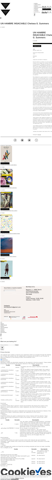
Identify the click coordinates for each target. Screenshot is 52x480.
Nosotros (36, 5)
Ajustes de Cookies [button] (6, 479)
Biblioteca (36, 8)
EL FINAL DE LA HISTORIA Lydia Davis (9, 187)
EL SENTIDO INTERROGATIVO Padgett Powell (10, 233)
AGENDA (36, 3)
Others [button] (2, 443)
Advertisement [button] (4, 437)
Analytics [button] (3, 413)
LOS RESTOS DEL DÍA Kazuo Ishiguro (8, 256)
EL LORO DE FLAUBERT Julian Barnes (9, 164)
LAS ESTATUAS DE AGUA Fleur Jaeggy (9, 210)
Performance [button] (4, 408)
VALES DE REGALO (38, 7)
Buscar (17, 344)
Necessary (5, 359)
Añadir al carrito (37, 46)
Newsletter (36, 10)
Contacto (36, 9)
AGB (5, 309)
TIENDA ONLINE (37, 4)
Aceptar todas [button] (15, 479)
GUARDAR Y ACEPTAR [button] (6, 464)
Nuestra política (19, 478)
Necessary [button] (3, 358)
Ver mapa (29, 294)
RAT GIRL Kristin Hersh (5, 279)
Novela (39, 134)
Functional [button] (3, 403)
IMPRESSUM (6, 310)
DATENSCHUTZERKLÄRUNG (9, 311)
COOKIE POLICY (7, 312)
